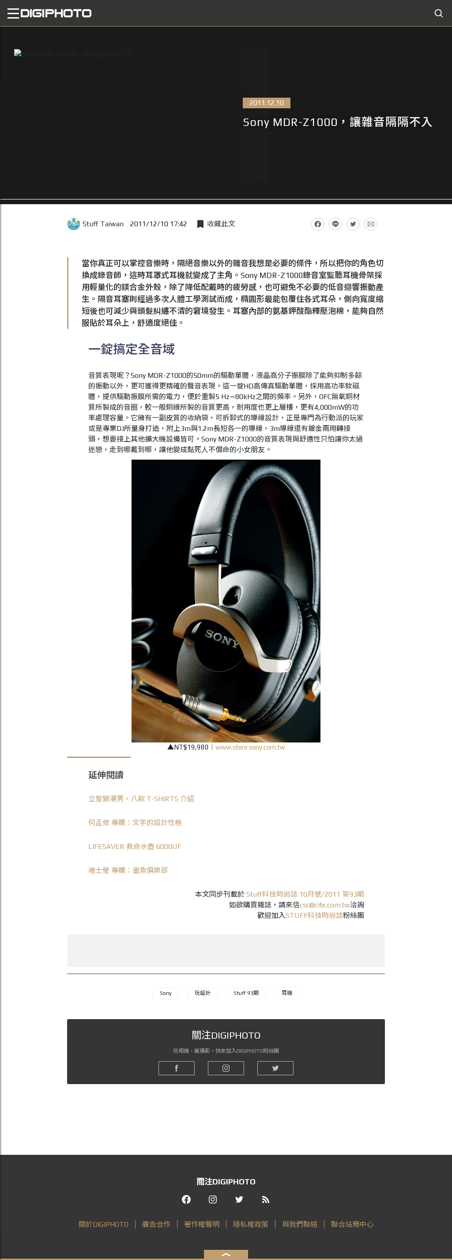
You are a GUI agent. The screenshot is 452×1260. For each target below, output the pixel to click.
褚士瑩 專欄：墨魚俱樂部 (128, 870)
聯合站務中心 (352, 1224)
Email (370, 224)
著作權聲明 (201, 1224)
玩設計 (203, 993)
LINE (335, 224)
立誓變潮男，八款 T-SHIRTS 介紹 (141, 799)
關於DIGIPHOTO (103, 1224)
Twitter (353, 224)
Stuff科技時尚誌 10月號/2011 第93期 (305, 894)
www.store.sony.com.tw (250, 747)
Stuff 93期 (246, 993)
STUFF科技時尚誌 (314, 915)
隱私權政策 (250, 1224)
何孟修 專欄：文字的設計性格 (135, 822)
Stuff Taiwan (103, 224)
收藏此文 (221, 224)
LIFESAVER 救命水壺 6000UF (134, 846)
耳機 (287, 993)
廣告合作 (156, 1224)
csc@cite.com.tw (325, 905)
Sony (166, 993)
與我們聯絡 (299, 1224)
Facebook (317, 224)
